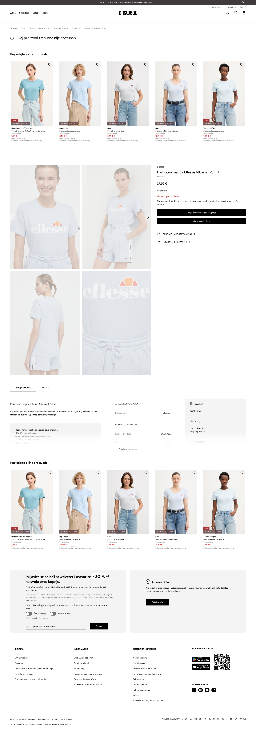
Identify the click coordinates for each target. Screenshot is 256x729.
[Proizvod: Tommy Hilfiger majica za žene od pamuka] (224, 93)
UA (236, 719)
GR (200, 719)
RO (223, 719)
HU (209, 719)
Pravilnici (32, 719)
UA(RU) (242, 719)
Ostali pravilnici (81, 663)
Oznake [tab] (45, 387)
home (45, 12)
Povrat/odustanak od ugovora (147, 674)
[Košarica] (244, 13)
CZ (195, 719)
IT (214, 719)
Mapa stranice (66, 719)
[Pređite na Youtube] (207, 690)
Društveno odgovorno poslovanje (30, 679)
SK (231, 719)
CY (191, 719)
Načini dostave (140, 657)
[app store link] (201, 666)
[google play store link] (201, 659)
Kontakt (137, 695)
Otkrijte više (157, 602)
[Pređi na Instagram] (200, 690)
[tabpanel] (128, 421)
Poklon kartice (140, 684)
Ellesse (160, 166)
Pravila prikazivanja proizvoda (88, 674)
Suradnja (19, 663)
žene (13, 12)
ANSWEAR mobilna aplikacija (88, 684)
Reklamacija (138, 679)
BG (186, 719)
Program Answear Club (85, 679)
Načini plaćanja (140, 663)
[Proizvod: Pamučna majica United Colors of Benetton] (32, 93)
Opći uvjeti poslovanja (84, 657)
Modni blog (79, 668)
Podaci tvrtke (43, 719)
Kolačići (55, 719)
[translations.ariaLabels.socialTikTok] (213, 690)
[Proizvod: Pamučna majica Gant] (128, 93)
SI (227, 719)
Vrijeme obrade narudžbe (144, 668)
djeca (35, 12)
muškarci (24, 12)
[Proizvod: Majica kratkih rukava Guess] (176, 93)
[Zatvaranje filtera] (243, 2)
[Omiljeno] (235, 13)
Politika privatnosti (24, 674)
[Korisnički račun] (227, 13)
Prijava (99, 626)
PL (218, 719)
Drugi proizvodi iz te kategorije (201, 212)
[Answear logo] (128, 12)
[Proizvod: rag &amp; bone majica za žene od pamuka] (80, 93)
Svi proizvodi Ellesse (201, 221)
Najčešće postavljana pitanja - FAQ (149, 700)
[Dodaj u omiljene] (50, 64)
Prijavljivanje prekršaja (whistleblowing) (34, 668)
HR (205, 719)
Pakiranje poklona (141, 690)
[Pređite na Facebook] (194, 690)
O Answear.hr (21, 657)
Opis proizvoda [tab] (23, 387)
